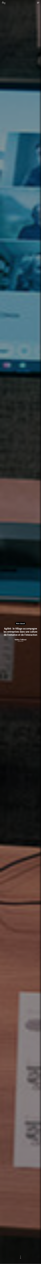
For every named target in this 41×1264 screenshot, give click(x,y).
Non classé (20, 623)
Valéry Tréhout (20, 640)
